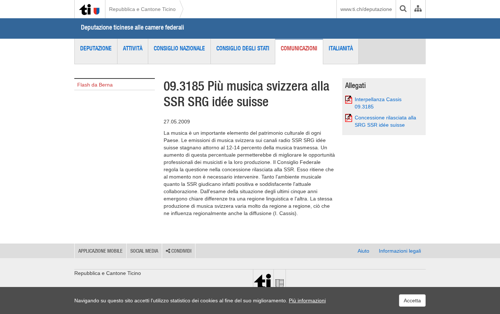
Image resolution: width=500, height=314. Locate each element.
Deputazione (96, 48)
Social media (144, 251)
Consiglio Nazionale (179, 48)
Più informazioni (307, 300)
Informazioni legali (400, 251)
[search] (403, 9)
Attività (132, 48)
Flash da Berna (95, 85)
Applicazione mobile (100, 251)
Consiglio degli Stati (242, 48)
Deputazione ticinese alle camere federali (132, 27)
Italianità (341, 48)
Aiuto (363, 251)
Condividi (180, 251)
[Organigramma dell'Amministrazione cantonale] (417, 9)
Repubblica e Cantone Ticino (142, 9)
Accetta (412, 300)
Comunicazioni (299, 48)
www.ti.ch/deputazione (366, 9)
